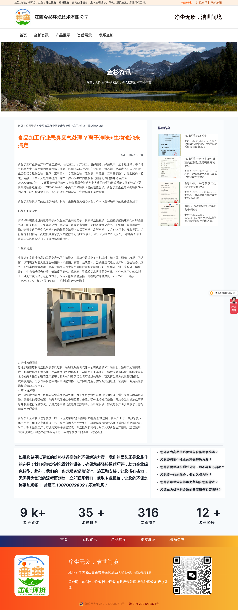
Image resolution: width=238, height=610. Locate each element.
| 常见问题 (200, 2)
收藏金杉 (186, 2)
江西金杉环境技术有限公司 (61, 17)
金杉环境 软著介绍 (196, 135)
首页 (23, 35)
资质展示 (84, 35)
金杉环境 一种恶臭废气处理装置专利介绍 (200, 185)
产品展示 (63, 35)
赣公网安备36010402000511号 (104, 603)
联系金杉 (106, 35)
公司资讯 (31, 125)
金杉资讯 (41, 35)
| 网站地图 (215, 2)
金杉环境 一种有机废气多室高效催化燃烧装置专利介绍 (200, 162)
